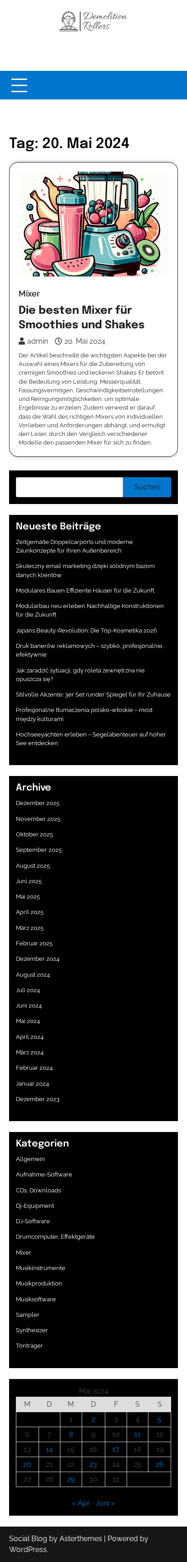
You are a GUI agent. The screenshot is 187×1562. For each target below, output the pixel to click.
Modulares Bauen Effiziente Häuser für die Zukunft (85, 590)
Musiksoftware (36, 1299)
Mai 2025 (28, 896)
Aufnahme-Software (44, 1174)
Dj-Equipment (35, 1205)
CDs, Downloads (38, 1190)
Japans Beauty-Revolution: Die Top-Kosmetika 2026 (86, 630)
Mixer (29, 293)
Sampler (27, 1314)
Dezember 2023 (37, 1099)
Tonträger (29, 1345)
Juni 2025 (29, 881)
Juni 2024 (29, 1005)
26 (160, 1464)
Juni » (105, 1503)
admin (37, 341)
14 (49, 1449)
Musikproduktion (39, 1283)
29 (71, 1479)
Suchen (147, 487)
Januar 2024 (32, 1083)
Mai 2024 (28, 1021)
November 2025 (38, 819)
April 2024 (30, 1036)
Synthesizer (32, 1330)
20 (27, 1464)
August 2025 (33, 865)
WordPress (28, 1549)
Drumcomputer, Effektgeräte (55, 1236)
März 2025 (30, 927)
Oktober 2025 (34, 834)
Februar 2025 (34, 943)
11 (137, 1434)
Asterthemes (80, 1538)
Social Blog (28, 1538)
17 (115, 1449)
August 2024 (33, 974)
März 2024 (30, 1052)
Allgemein (30, 1159)
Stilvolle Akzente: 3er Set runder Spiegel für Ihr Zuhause (93, 694)
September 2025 (39, 849)
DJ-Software (33, 1221)
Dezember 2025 (37, 803)
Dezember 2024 (37, 958)
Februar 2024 (34, 1067)
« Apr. (81, 1503)
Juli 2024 (28, 990)
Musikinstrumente (40, 1268)
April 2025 (30, 912)
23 (93, 1464)
